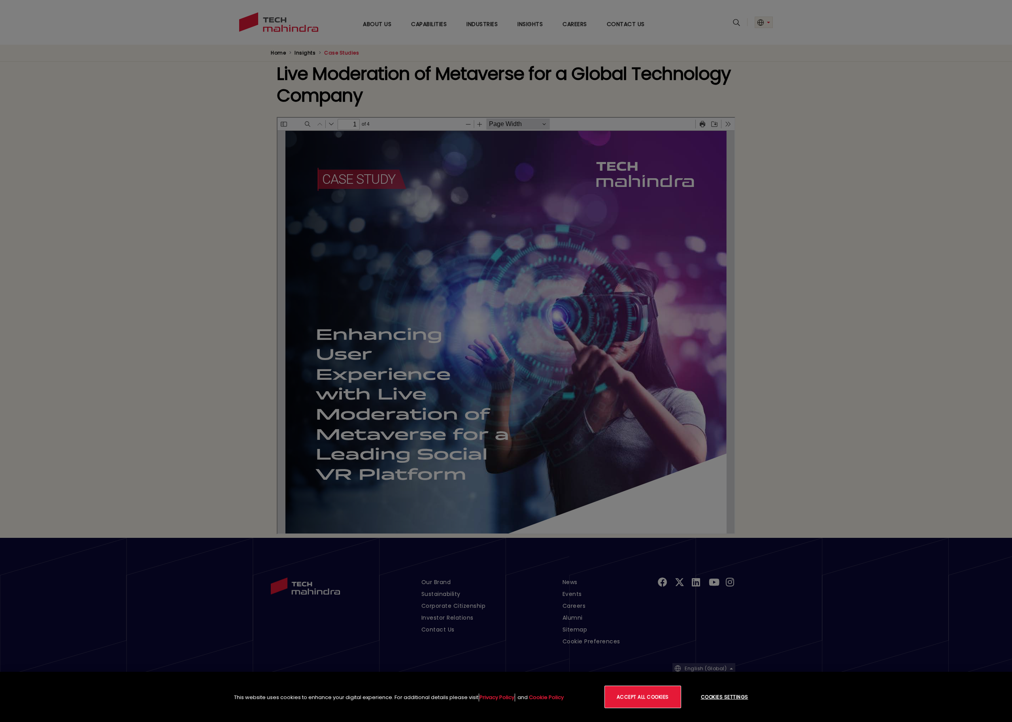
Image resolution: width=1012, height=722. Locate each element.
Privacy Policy (497, 697)
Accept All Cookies (643, 697)
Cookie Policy (546, 697)
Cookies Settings (724, 697)
